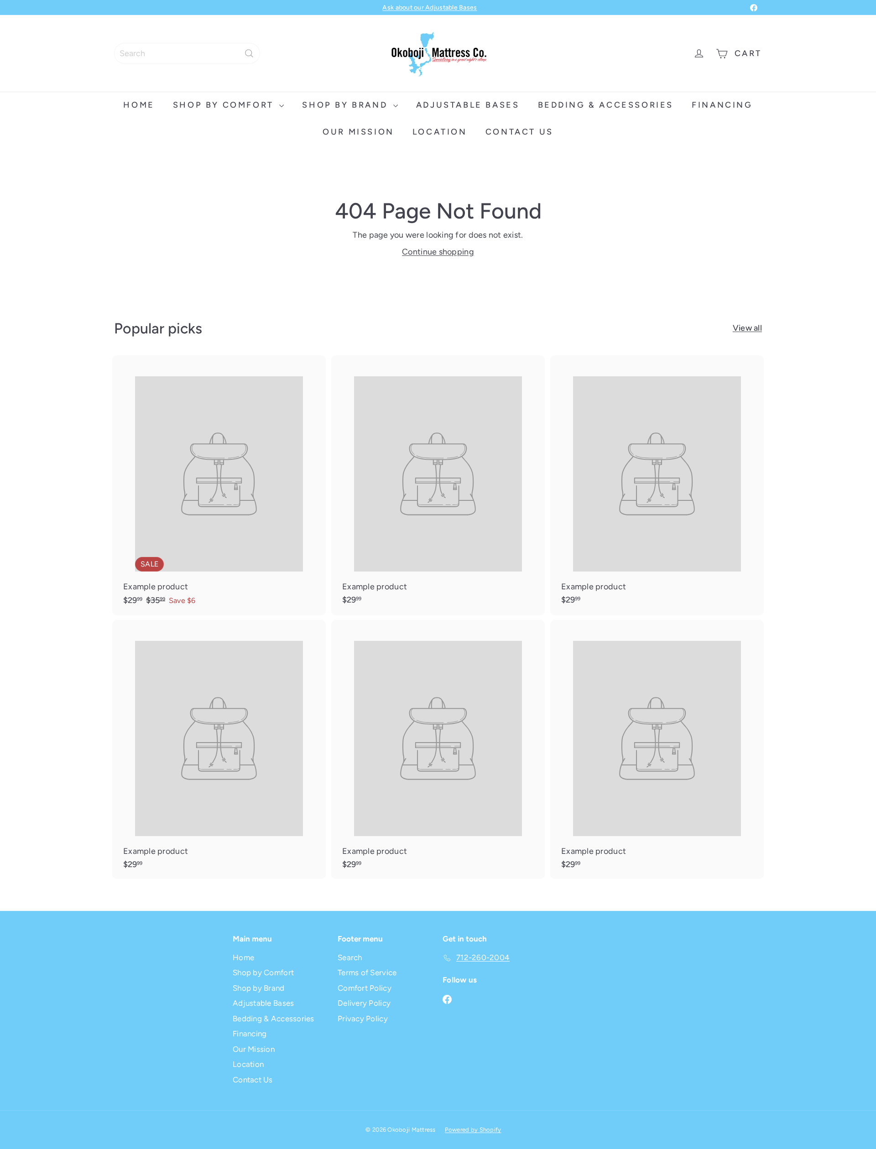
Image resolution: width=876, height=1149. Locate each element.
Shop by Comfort (225, 105)
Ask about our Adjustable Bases (429, 7)
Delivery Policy (364, 1003)
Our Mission (358, 132)
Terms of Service (367, 972)
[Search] (249, 53)
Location (439, 132)
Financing (722, 105)
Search (350, 957)
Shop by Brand (346, 105)
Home (138, 105)
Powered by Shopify (473, 1129)
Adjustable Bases (468, 105)
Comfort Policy (364, 988)
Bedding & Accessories (606, 105)
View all (747, 328)
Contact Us (519, 132)
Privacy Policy (363, 1018)
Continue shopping (438, 252)
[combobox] (187, 53)
